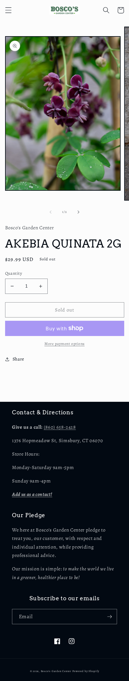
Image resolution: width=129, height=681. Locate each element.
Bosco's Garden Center (56, 671)
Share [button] (18, 359)
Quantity (13, 273)
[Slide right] (78, 212)
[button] (8, 10)
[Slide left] (50, 212)
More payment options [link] (64, 343)
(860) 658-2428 (60, 427)
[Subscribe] (109, 616)
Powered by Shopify (85, 671)
